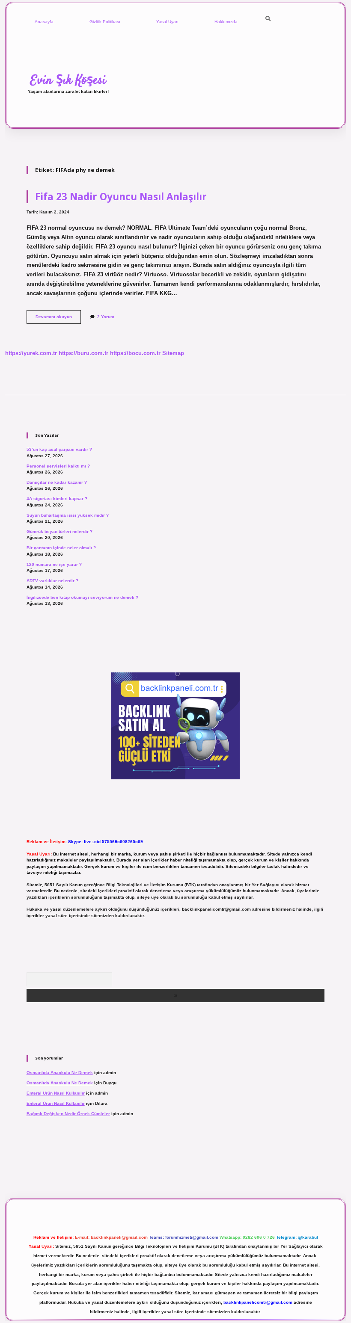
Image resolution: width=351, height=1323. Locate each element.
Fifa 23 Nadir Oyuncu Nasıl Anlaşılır (121, 196)
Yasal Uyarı (167, 21)
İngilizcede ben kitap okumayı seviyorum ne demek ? (82, 597)
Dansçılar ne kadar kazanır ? (57, 482)
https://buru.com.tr (83, 353)
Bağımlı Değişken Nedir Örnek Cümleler (68, 1113)
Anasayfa (44, 21)
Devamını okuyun (58, 319)
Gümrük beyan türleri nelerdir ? (59, 531)
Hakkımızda (226, 21)
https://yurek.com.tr (31, 353)
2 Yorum (105, 316)
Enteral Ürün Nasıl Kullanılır (56, 1093)
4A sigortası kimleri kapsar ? (57, 498)
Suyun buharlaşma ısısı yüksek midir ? (68, 515)
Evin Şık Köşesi (68, 80)
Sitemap (173, 353)
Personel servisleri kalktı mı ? (58, 466)
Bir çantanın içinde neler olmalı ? (61, 547)
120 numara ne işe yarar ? (54, 564)
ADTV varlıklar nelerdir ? (52, 580)
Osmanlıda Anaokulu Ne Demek (60, 1072)
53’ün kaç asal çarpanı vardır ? (59, 449)
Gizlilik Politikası (104, 21)
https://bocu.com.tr (135, 353)
